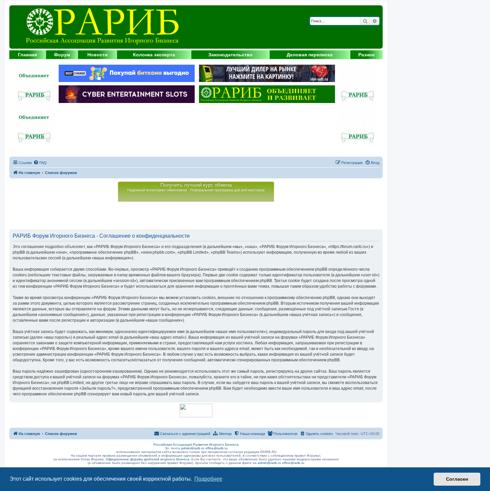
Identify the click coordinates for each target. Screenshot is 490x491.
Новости (97, 54)
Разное (366, 54)
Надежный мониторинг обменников (157, 190)
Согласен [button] (457, 479)
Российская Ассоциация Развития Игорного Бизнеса (196, 444)
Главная (27, 54)
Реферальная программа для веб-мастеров (227, 190)
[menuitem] (40, 163)
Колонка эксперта (154, 54)
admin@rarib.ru (192, 448)
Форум (62, 54)
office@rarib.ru (216, 448)
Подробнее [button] (208, 479)
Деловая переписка (310, 54)
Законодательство (230, 54)
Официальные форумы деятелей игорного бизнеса (147, 459)
